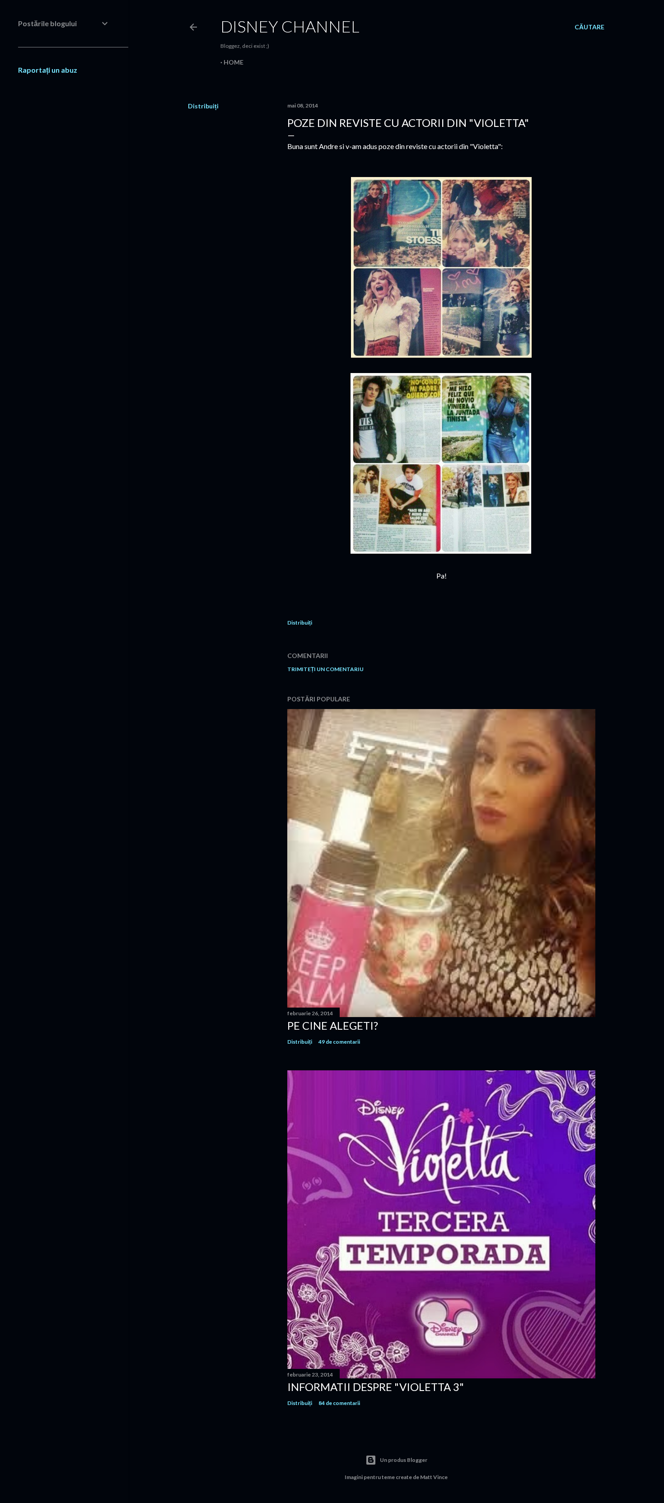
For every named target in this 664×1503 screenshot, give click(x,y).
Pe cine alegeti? (332, 1025)
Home (233, 62)
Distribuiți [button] (203, 106)
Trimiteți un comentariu (325, 669)
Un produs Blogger (403, 1459)
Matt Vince (434, 1477)
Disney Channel (290, 26)
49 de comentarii (339, 1041)
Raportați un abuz (47, 69)
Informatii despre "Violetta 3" (375, 1386)
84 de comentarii (339, 1403)
